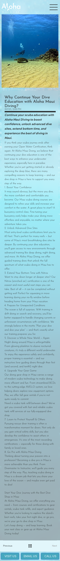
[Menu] (54, 7)
